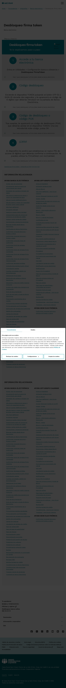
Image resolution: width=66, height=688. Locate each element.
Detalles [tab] (33, 329)
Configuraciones (32, 356)
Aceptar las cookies (53, 356)
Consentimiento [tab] (11, 329)
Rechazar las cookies (12, 356)
